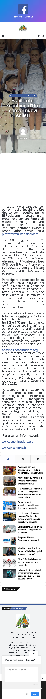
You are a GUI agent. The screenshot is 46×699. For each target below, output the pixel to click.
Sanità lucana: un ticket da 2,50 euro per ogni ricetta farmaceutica (30, 529)
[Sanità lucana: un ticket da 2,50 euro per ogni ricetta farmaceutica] (9, 529)
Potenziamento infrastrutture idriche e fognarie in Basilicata (28, 505)
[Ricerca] (43, 35)
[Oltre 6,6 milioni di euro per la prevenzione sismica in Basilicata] (9, 562)
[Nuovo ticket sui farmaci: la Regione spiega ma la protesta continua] (9, 481)
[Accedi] (38, 35)
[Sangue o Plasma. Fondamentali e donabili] (9, 540)
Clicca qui (29, 17)
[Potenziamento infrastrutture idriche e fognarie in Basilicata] (9, 505)
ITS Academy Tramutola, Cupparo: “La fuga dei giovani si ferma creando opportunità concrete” (29, 517)
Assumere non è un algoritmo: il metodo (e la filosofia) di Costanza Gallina (30, 470)
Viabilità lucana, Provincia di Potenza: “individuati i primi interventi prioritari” (30, 551)
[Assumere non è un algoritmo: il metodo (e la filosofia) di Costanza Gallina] (9, 470)
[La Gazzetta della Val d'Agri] (23, 28)
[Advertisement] (23, 64)
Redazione (23, 138)
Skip (27, 694)
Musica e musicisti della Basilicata (23, 96)
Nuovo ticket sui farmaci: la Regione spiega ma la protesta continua (30, 480)
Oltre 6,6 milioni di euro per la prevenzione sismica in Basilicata (30, 562)
